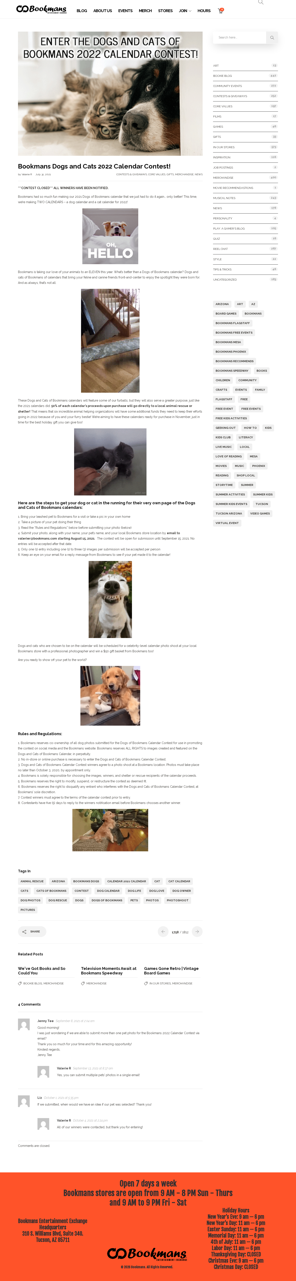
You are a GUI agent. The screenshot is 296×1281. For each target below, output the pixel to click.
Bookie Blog (32, 983)
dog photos (30, 900)
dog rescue (58, 900)
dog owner (181, 890)
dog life (134, 890)
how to (250, 427)
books (262, 370)
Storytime (224, 485)
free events (251, 408)
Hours (204, 10)
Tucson (261, 504)
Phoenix (258, 466)
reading (222, 475)
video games (260, 513)
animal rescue (32, 881)
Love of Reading (229, 456)
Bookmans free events (234, 332)
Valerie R (27, 174)
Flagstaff (224, 399)
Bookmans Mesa (228, 342)
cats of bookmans (51, 890)
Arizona (58, 881)
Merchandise (184, 174)
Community (247, 380)
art (240, 304)
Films (217, 116)
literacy (246, 437)
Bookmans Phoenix (231, 351)
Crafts (221, 389)
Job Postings (223, 167)
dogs (79, 900)
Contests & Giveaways (131, 174)
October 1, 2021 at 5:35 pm (61, 1097)
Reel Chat (220, 249)
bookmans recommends (235, 361)
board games (226, 313)
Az (253, 304)
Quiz (216, 238)
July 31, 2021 (43, 174)
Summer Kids (263, 494)
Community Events (227, 86)
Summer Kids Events (231, 504)
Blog (82, 10)
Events (125, 10)
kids (268, 427)
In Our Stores (160, 983)
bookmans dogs (86, 881)
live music (224, 446)
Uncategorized (225, 279)
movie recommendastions (233, 188)
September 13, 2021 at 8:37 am (93, 1068)
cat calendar (179, 881)
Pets (134, 900)
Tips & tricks (222, 269)
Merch (145, 10)
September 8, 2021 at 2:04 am (75, 1021)
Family (260, 389)
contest (82, 890)
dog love (156, 890)
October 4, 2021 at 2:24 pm (90, 1120)
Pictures (28, 909)
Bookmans (253, 313)
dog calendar (108, 890)
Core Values (156, 174)
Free (244, 399)
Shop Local (246, 475)
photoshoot (178, 900)
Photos (152, 900)
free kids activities (231, 418)
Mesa (254, 456)
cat (157, 881)
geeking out (226, 427)
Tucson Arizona (229, 513)
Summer (247, 485)
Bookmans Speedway (232, 370)
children (223, 380)
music (239, 466)
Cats (24, 890)
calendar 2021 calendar (126, 881)
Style (217, 259)
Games (218, 126)
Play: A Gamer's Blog (229, 228)
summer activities (230, 494)
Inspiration (221, 157)
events (241, 389)
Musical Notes (224, 198)
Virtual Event (227, 523)
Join (183, 10)
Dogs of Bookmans (107, 900)
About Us (102, 10)
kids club (223, 437)
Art (216, 65)
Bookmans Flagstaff (233, 323)
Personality (222, 218)
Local (245, 446)
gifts (170, 174)
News (199, 174)
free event (224, 408)
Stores (165, 10)
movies (221, 466)
